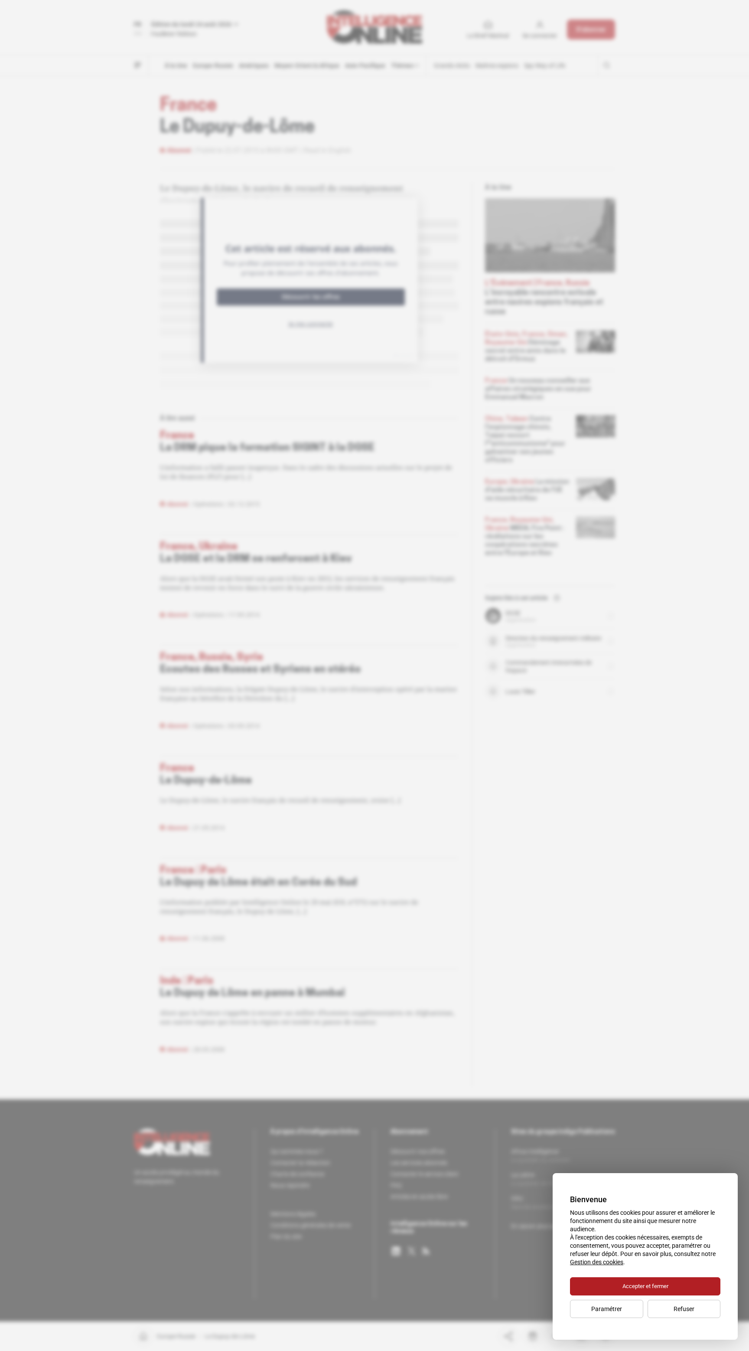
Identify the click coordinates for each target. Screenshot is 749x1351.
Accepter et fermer (645, 1286)
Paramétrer (606, 1308)
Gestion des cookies (596, 1262)
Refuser (684, 1308)
